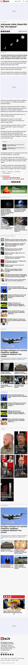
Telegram (14, 179)
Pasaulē (4, 21)
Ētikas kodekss (8, 660)
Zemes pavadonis (5, 173)
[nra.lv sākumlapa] (6, 1)
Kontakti (17, 660)
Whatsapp (19, 179)
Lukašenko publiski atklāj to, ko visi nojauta (20, 373)
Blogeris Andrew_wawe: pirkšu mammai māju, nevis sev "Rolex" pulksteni (15, 280)
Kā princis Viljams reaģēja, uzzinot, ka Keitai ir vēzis (15, 253)
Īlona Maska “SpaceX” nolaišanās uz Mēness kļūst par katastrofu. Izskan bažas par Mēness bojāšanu (20, 229)
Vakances (13, 660)
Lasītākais (4, 284)
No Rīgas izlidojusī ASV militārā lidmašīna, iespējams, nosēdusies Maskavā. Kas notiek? (14, 353)
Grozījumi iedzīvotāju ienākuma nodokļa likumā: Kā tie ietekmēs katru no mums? (20, 551)
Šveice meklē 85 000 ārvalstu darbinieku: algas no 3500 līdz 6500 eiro (16, 312)
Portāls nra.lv (3, 29)
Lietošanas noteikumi (20, 658)
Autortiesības (3, 660)
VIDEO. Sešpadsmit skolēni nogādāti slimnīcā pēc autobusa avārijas (16, 148)
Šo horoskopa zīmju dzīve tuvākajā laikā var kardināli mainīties (15, 261)
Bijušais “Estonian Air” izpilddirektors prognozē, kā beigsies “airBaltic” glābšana (16, 304)
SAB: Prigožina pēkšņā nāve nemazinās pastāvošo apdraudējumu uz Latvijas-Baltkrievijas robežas (15, 245)
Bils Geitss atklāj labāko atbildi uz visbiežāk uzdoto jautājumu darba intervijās (14, 270)
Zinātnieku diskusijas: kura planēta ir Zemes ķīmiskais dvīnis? (20, 210)
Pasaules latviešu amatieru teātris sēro (6, 373)
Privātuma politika (14, 658)
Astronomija (9, 171)
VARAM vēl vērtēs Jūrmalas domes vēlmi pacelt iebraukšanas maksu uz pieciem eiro (16, 240)
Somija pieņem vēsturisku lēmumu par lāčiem (7, 386)
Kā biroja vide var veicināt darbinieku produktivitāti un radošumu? (15, 257)
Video (3, 429)
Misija (9, 658)
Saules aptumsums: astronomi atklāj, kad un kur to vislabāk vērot (7, 227)
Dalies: (9, 182)
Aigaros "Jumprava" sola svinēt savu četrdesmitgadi (14, 265)
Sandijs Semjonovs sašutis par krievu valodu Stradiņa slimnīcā (17, 319)
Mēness (3, 171)
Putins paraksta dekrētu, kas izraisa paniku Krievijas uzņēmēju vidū (17, 288)
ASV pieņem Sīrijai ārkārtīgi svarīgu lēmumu (19, 386)
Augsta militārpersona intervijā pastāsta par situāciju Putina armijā (15, 145)
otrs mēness (16, 171)
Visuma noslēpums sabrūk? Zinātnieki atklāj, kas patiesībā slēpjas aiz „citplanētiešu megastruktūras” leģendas (7, 212)
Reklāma (5, 658)
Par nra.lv (2, 658)
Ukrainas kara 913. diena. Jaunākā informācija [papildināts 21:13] (14, 249)
